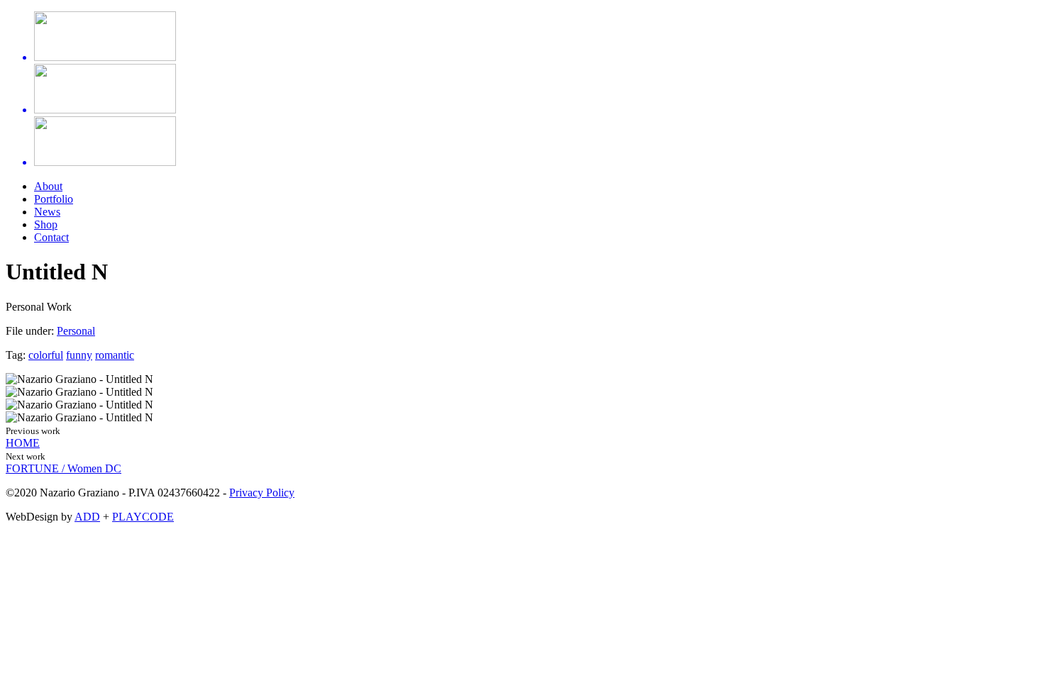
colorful (45, 355)
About (48, 186)
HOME (23, 443)
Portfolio (53, 199)
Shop (45, 224)
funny (79, 355)
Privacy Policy (261, 493)
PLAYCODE (143, 517)
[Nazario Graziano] (521, 90)
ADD (87, 517)
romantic (114, 355)
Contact (51, 237)
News (47, 212)
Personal (76, 331)
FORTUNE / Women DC (63, 468)
